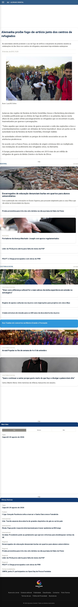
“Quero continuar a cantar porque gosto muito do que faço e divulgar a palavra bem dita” (38, 378)
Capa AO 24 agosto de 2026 (13, 437)
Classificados (47, 592)
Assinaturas (53, 596)
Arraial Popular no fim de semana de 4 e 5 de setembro (24, 350)
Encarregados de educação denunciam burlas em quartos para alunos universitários (35, 544)
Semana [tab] (39, 430)
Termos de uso (26, 596)
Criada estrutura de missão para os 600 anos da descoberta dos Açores (30, 313)
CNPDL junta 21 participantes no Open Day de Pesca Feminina (26, 571)
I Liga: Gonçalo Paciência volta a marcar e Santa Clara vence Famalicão (30, 514)
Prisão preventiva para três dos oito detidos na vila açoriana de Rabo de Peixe (33, 211)
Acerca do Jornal (13, 592)
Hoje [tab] (14, 430)
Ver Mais (75, 164)
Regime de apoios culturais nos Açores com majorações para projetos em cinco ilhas (36, 303)
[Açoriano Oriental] (39, 588)
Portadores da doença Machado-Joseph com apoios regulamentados (30, 239)
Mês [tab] (64, 430)
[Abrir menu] (3, 2)
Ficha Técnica (65, 592)
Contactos (56, 592)
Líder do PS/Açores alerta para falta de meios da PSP (23, 249)
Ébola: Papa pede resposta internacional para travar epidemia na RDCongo (31, 528)
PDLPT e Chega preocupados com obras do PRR (21, 259)
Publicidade (37, 592)
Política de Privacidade (40, 596)
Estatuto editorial (26, 592)
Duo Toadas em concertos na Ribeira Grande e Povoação (24, 323)
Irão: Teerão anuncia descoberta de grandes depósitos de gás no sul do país (32, 521)
